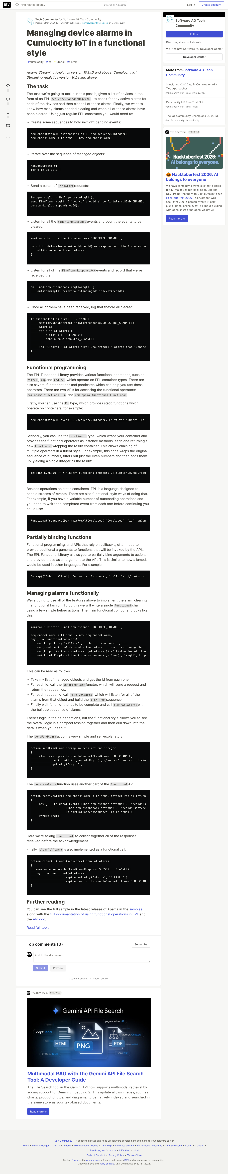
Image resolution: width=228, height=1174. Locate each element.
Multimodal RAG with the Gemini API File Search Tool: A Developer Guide (85, 1077)
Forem (75, 1160)
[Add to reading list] (8, 114)
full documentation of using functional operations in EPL (94, 914)
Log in (191, 4)
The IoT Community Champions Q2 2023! (191, 118)
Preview (58, 968)
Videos (67, 1145)
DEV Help (106, 1145)
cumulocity (36, 62)
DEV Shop (124, 1150)
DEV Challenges (40, 1145)
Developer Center (194, 57)
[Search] (17, 5)
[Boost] (8, 125)
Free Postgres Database (103, 1150)
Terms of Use (134, 1155)
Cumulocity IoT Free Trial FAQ (184, 104)
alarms (72, 62)
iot (48, 62)
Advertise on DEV (124, 1145)
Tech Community (46, 19)
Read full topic (38, 928)
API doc (39, 919)
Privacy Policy (116, 1155)
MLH (136, 1150)
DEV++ (56, 1145)
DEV (126, 1160)
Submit (40, 968)
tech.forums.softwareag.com (95, 23)
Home (26, 1145)
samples (135, 909)
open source (93, 1160)
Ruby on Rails (106, 1163)
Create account (211, 4)
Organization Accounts (149, 1145)
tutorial (59, 62)
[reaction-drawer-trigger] (8, 87)
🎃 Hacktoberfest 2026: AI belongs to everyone (192, 177)
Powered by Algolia (113, 5)
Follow (194, 34)
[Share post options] (8, 137)
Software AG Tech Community (82, 19)
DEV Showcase (173, 1145)
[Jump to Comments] (8, 101)
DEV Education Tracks (86, 1145)
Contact (199, 1145)
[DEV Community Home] (7, 4)
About (188, 1145)
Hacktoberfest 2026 (179, 197)
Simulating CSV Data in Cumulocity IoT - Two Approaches (191, 88)
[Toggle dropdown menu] (156, 993)
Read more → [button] (38, 1111)
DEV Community (63, 1140)
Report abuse (100, 978)
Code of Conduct (78, 978)
